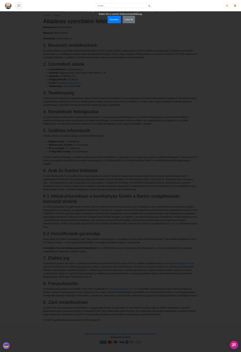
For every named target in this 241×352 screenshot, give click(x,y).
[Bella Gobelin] (8, 5)
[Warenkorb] (226, 5)
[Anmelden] (235, 5)
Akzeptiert (114, 19)
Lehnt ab (129, 19)
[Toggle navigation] (18, 5)
